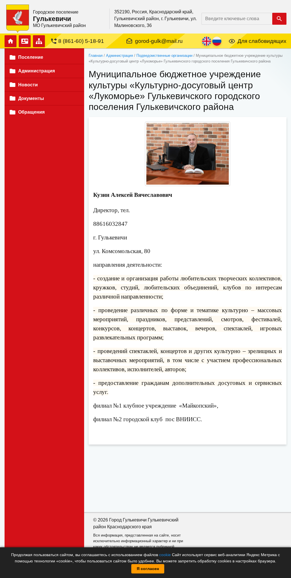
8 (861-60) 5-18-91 (81, 41)
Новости (28, 84)
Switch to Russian (216, 41)
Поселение (30, 57)
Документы (31, 98)
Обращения (31, 112)
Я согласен (148, 568)
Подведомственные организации (164, 55)
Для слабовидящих (262, 41)
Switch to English (206, 41)
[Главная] (17, 18)
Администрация (119, 55)
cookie (165, 554)
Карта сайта (39, 41)
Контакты (25, 41)
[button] (187, 154)
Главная (10, 41)
